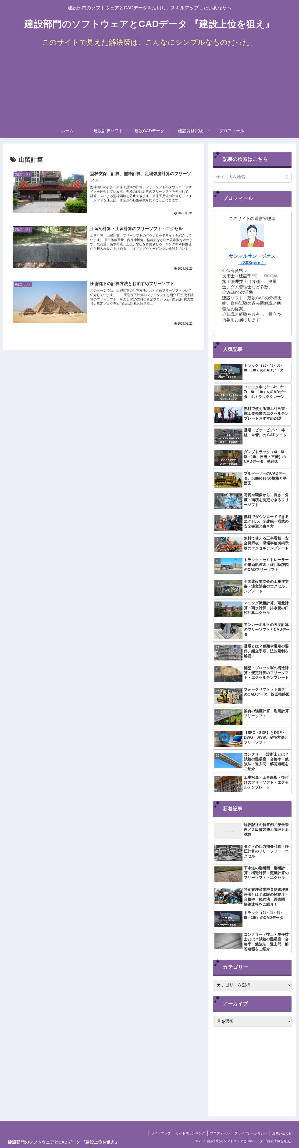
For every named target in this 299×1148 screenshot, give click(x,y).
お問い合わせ (282, 1133)
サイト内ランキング (190, 1133)
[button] (287, 177)
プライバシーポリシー (251, 1133)
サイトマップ (161, 1133)
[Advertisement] (149, 88)
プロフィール (220, 1133)
